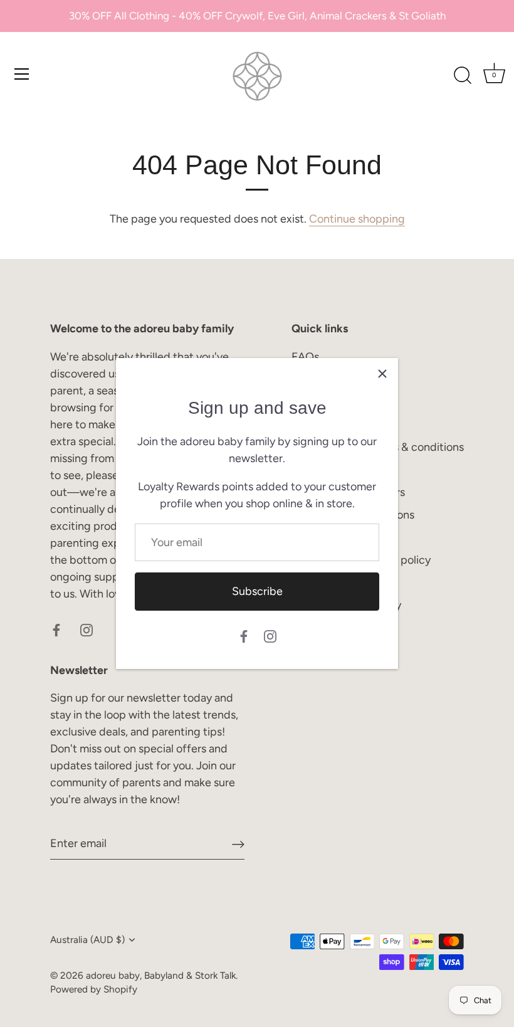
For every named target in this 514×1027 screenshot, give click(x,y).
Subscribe (257, 591)
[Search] (462, 76)
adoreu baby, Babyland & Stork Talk (161, 975)
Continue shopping (357, 219)
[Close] (382, 373)
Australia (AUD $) (87, 939)
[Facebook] (244, 636)
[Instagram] (270, 636)
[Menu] (22, 74)
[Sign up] (238, 843)
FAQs (305, 357)
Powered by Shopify (93, 989)
